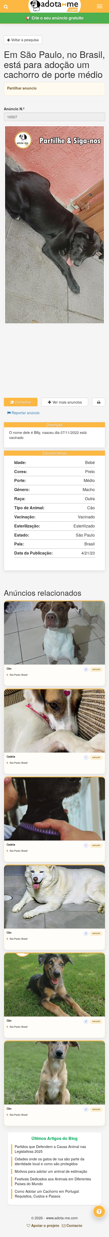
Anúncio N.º (14, 108)
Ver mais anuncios (66, 402)
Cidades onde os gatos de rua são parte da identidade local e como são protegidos (49, 1161)
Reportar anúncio (25, 412)
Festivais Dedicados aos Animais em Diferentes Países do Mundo (53, 1181)
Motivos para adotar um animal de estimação (51, 1171)
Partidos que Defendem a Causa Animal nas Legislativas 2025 (50, 1149)
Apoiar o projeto (44, 1225)
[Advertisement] (54, 361)
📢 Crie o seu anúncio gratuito (55, 18)
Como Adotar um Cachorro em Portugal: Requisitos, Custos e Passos (47, 1194)
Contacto (73, 1225)
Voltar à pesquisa (24, 39)
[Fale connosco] (99, 1211)
